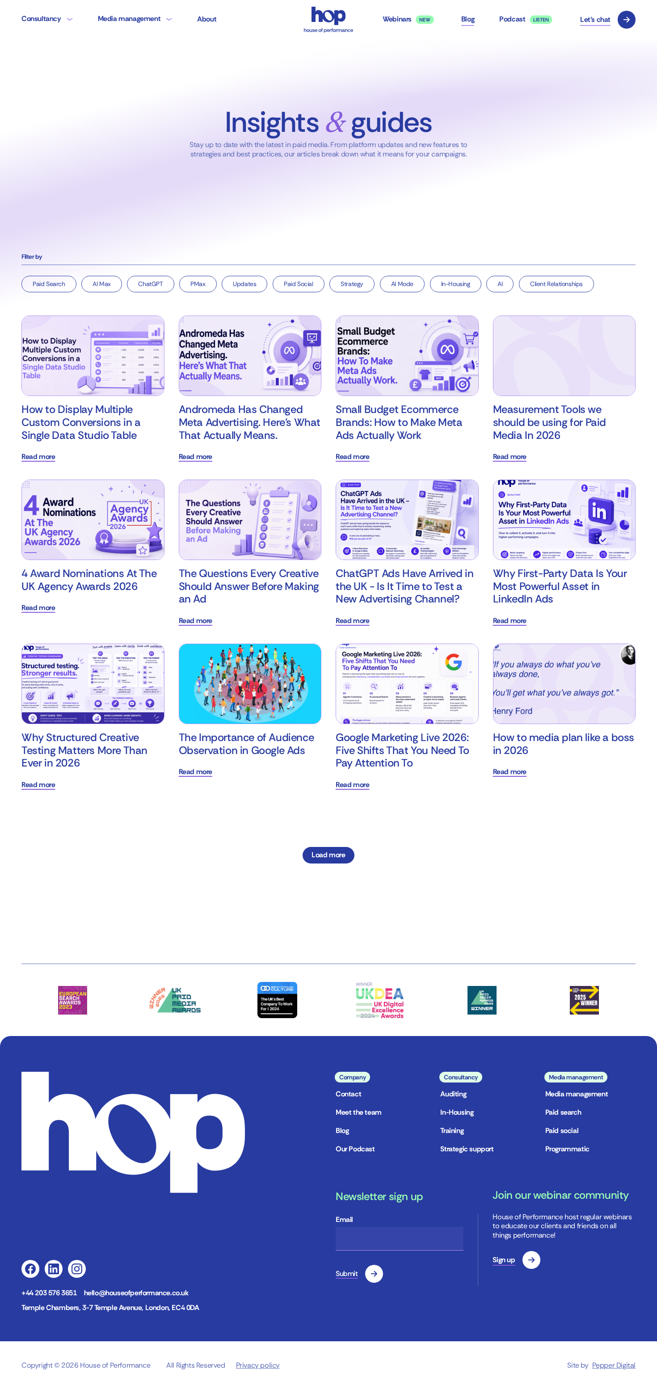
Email (344, 1219)
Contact (348, 1094)
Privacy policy (258, 1365)
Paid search (563, 1112)
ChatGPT (150, 284)
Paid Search (49, 284)
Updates (244, 284)
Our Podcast (355, 1149)
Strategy (352, 284)
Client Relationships (556, 284)
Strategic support (466, 1149)
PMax (197, 284)
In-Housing (455, 284)
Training (451, 1130)
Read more (38, 456)
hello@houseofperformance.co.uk (136, 1293)
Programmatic (567, 1149)
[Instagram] (77, 1269)
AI (499, 284)
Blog (342, 1130)
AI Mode (402, 284)
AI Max (102, 284)
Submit (347, 1273)
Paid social (562, 1130)
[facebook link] (30, 1269)
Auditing (453, 1094)
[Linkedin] (54, 1269)
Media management (576, 1094)
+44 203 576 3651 (49, 1293)
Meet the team (359, 1112)
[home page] (328, 20)
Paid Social (298, 284)
